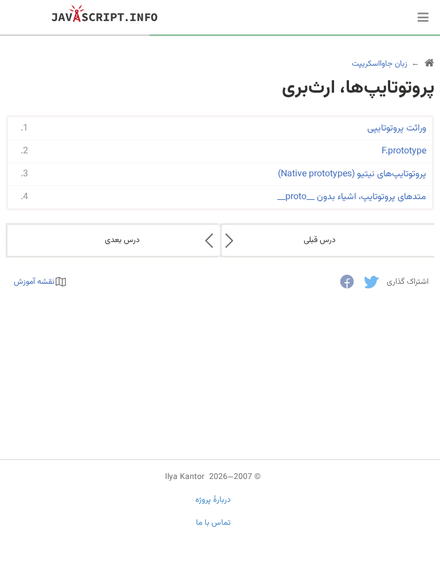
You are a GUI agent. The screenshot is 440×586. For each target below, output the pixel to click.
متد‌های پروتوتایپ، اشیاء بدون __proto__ (351, 197)
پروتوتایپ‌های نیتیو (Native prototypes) (352, 174)
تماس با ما (213, 523)
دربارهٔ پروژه (213, 500)
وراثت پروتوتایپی (396, 128)
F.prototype (404, 151)
